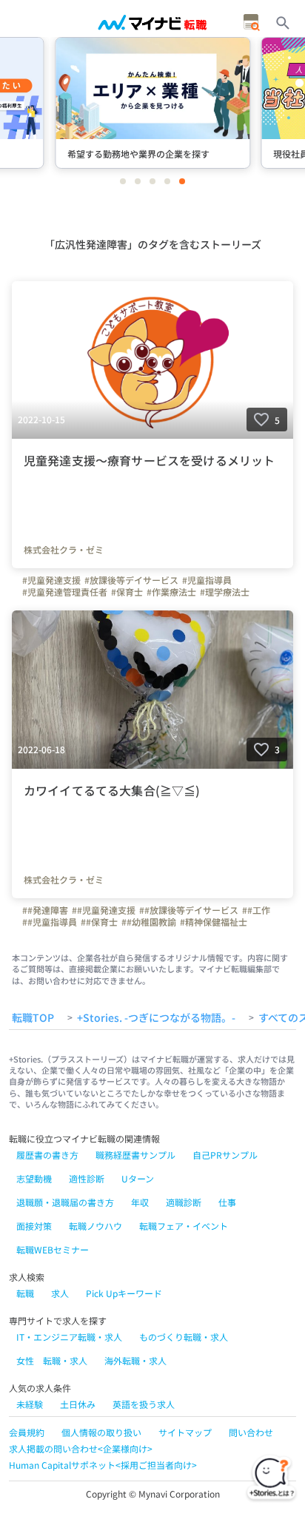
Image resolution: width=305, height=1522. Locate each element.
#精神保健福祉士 (213, 922)
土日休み (77, 1404)
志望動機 (34, 1178)
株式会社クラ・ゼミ (64, 550)
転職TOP (33, 1018)
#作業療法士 (171, 592)
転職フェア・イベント (183, 1225)
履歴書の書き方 (47, 1154)
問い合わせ (251, 1432)
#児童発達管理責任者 (64, 592)
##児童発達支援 (103, 910)
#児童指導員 (207, 580)
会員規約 (26, 1432)
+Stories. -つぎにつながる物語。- (156, 1018)
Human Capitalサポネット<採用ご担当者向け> (103, 1464)
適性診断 (86, 1178)
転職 (25, 1293)
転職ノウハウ (95, 1225)
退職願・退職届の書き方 (65, 1202)
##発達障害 (45, 910)
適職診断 (183, 1202)
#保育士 (127, 592)
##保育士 (99, 922)
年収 (140, 1202)
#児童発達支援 (51, 580)
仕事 (227, 1202)
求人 (60, 1293)
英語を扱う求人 (144, 1404)
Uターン (137, 1178)
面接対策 (34, 1225)
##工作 (256, 910)
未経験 (29, 1404)
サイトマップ (185, 1432)
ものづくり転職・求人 (183, 1336)
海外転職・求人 (135, 1360)
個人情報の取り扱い (101, 1432)
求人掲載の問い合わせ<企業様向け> (80, 1448)
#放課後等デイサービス (131, 580)
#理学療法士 (224, 592)
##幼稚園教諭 (148, 922)
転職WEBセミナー (52, 1249)
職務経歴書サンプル (135, 1154)
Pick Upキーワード (124, 1293)
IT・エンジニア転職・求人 (69, 1336)
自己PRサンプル (225, 1154)
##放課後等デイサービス (188, 910)
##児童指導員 (49, 922)
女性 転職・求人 (51, 1360)
